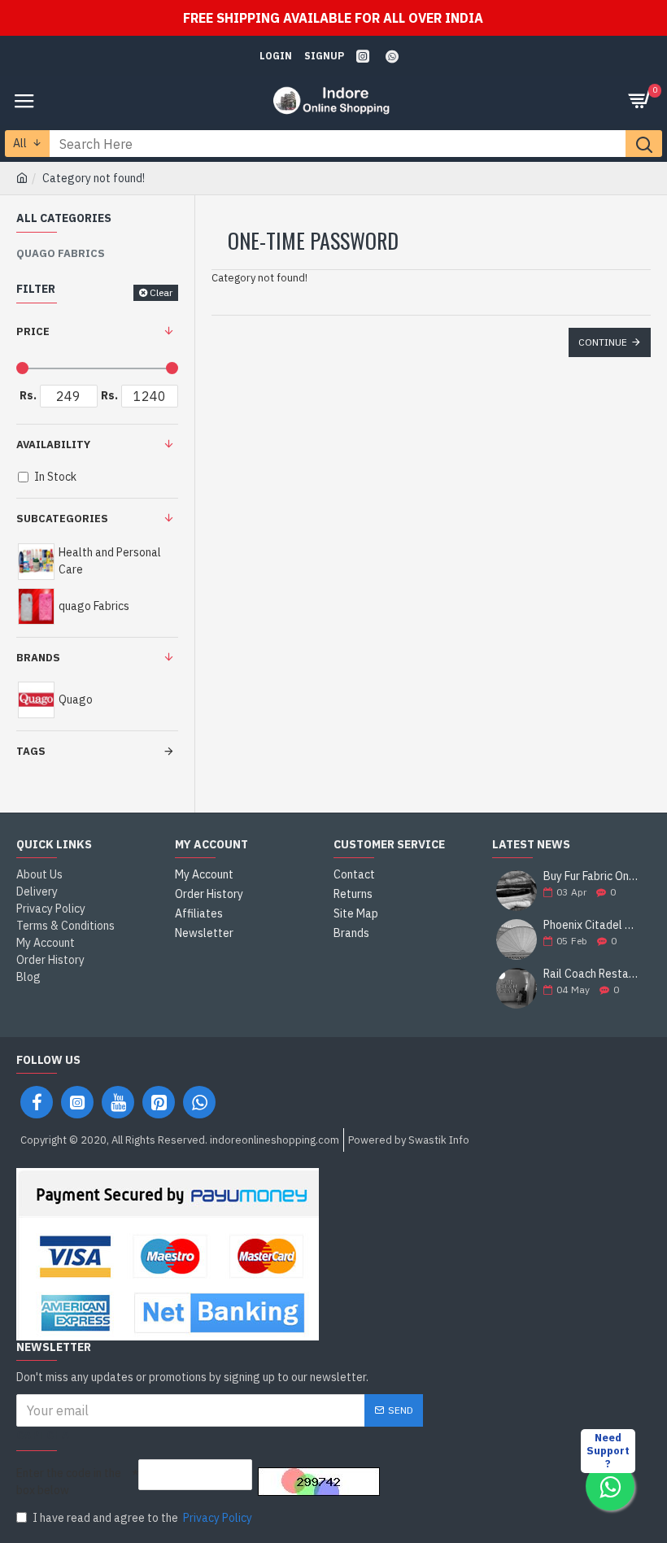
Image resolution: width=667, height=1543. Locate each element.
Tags (31, 751)
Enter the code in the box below (68, 1481)
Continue (602, 342)
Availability (53, 444)
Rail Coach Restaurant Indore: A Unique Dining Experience (591, 974)
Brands (38, 658)
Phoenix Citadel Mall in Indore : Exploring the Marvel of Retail (591, 925)
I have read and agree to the (142, 1517)
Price (33, 331)
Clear (161, 292)
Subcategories (62, 518)
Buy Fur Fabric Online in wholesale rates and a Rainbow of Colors (591, 876)
